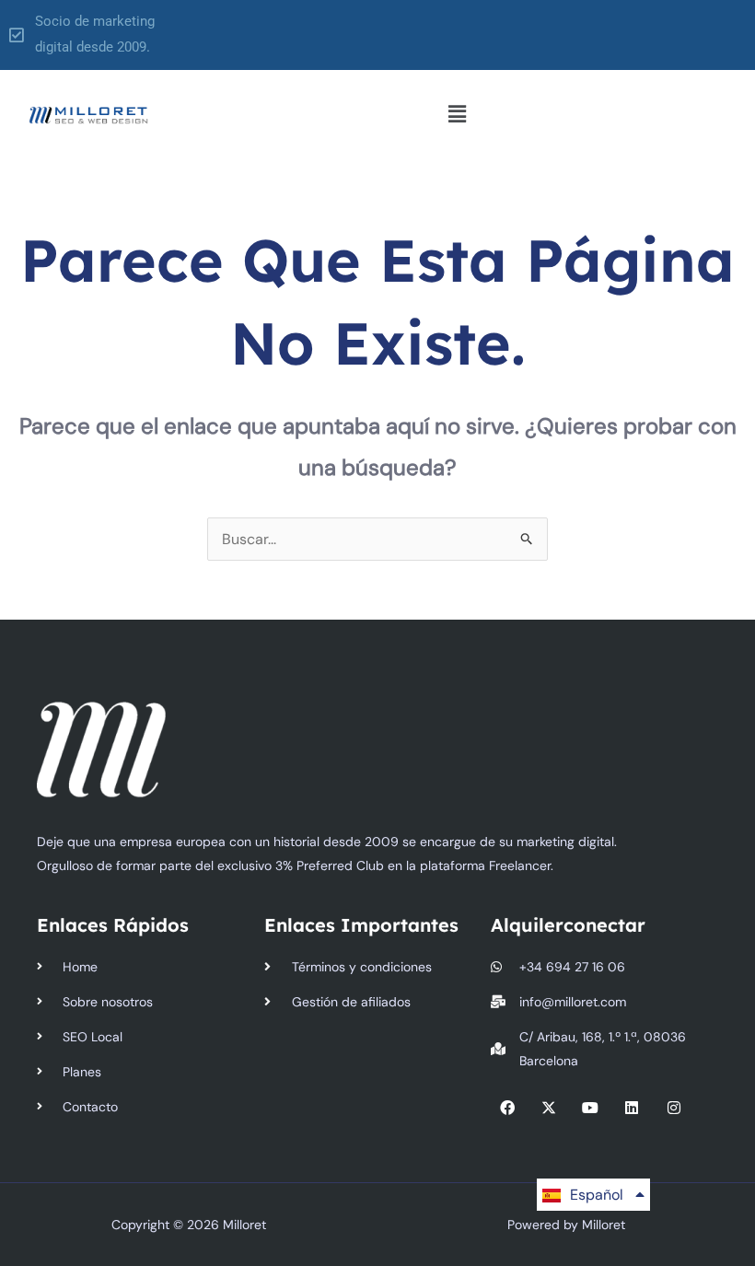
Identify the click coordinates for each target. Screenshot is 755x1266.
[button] (456, 115)
